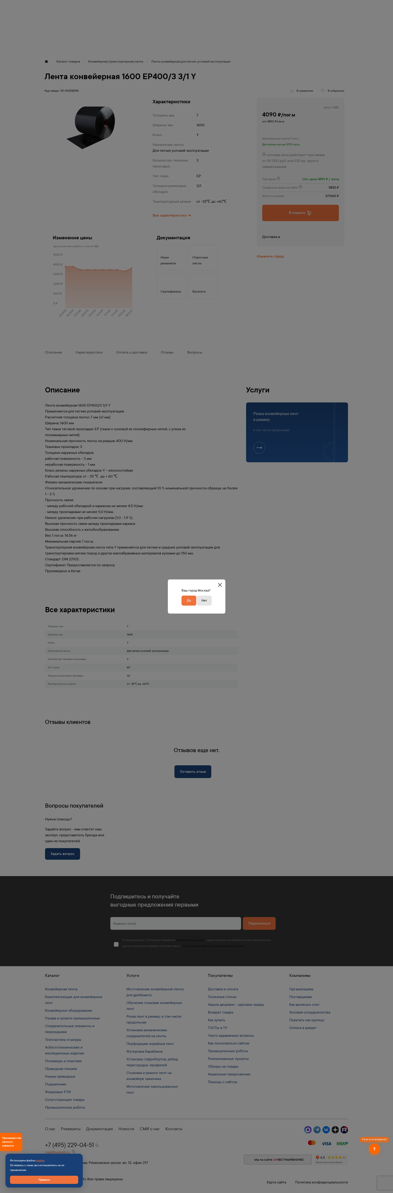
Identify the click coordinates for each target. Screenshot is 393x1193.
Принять (44, 1180)
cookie (40, 1160)
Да (189, 600)
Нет (204, 600)
